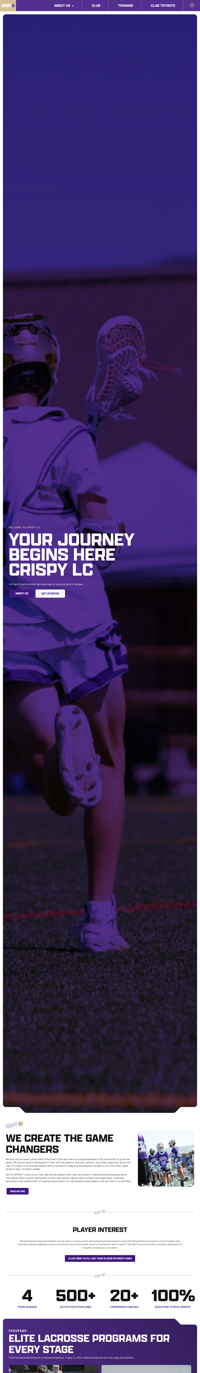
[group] (27, 1297)
